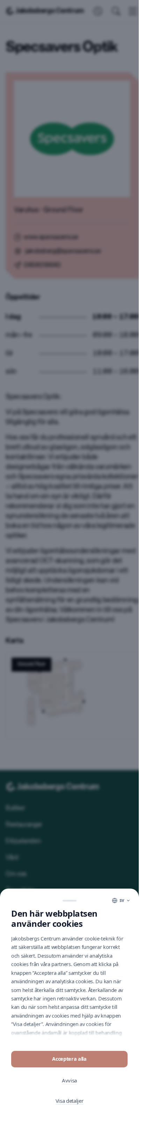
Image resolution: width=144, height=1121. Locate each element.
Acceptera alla (69, 1058)
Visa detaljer (70, 1100)
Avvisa (69, 1080)
